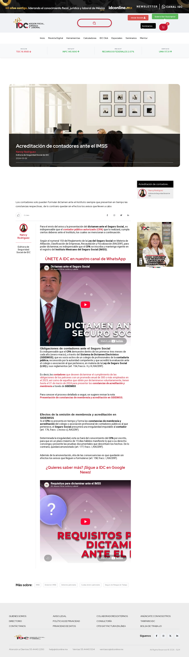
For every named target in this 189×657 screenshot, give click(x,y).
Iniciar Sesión (137, 17)
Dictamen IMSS (50, 585)
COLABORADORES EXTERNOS (112, 616)
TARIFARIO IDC (147, 621)
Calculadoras (89, 38)
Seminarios (147, 26)
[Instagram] (163, 636)
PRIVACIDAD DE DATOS (64, 626)
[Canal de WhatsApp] (172, 6)
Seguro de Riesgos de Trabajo (116, 585)
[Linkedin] (177, 636)
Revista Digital (55, 38)
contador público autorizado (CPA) (83, 229)
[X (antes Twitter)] (170, 636)
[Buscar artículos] (94, 23)
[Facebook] (156, 636)
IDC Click (104, 38)
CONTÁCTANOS (17, 626)
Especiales (117, 38)
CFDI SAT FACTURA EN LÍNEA (111, 626)
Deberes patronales (68, 585)
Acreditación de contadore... (153, 184)
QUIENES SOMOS (17, 616)
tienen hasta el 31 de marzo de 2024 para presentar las (84, 382)
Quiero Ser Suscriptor (165, 16)
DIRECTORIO (15, 621)
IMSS (38, 585)
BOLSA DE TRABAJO (151, 626)
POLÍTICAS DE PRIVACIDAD (66, 621)
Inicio (42, 38)
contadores (59, 374)
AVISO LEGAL (59, 616)
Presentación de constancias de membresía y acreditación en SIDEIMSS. (81, 397)
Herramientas (73, 38)
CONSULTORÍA (104, 621)
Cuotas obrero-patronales (90, 585)
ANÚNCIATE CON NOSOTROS (155, 616)
